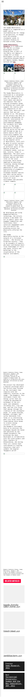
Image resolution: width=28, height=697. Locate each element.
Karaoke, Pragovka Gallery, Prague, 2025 (12, 605)
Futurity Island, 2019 (12, 631)
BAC (14, 62)
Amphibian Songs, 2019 (13, 655)
